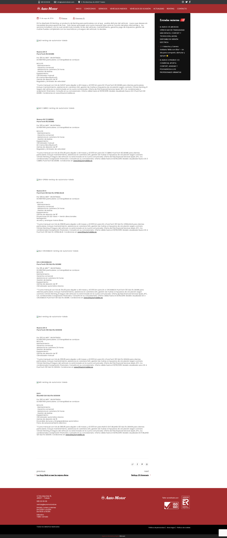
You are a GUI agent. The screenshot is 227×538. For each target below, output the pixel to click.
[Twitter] (132, 464)
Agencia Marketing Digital (110, 536)
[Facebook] (137, 464)
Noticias (64, 18)
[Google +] (146, 464)
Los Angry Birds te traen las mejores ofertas (52, 475)
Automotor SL (80, 18)
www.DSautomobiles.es (82, 161)
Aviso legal (171, 528)
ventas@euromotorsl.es (46, 504)
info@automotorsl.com (65, 2)
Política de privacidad (157, 528)
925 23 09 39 (45, 2)
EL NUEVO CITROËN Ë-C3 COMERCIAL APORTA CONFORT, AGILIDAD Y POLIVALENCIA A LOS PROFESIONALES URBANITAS (170, 66)
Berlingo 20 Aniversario (140, 475)
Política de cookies (183, 528)
